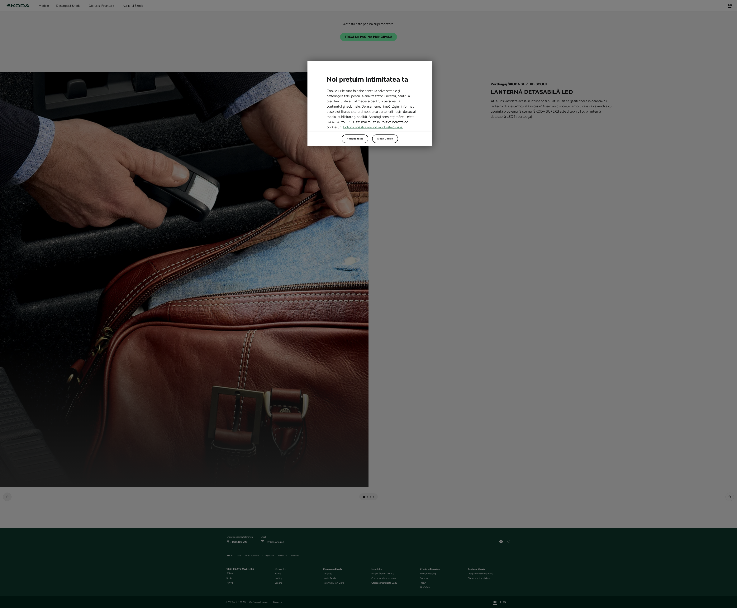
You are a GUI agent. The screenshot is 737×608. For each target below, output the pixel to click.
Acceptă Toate (355, 138)
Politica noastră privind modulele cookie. (373, 127)
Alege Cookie (385, 138)
